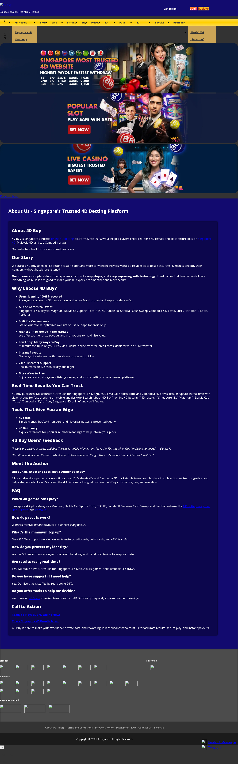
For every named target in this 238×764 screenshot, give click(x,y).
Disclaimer (122, 727)
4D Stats (34, 598)
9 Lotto (23, 510)
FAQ (133, 727)
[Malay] (186, 8)
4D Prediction (143, 23)
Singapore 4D (23, 32)
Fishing (71, 22)
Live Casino (56, 23)
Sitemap (159, 727)
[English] (179, 8)
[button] (6, 196)
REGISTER (179, 22)
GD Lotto (189, 506)
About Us (50, 727)
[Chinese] (182, 8)
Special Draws (159, 23)
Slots (43, 22)
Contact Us (145, 727)
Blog (61, 727)
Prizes (95, 22)
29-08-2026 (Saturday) (197, 35)
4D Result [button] (21, 22)
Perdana (40, 510)
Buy (84, 22)
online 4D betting (62, 239)
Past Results (124, 23)
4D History (109, 23)
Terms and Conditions (79, 727)
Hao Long (21, 39)
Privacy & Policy (104, 727)
